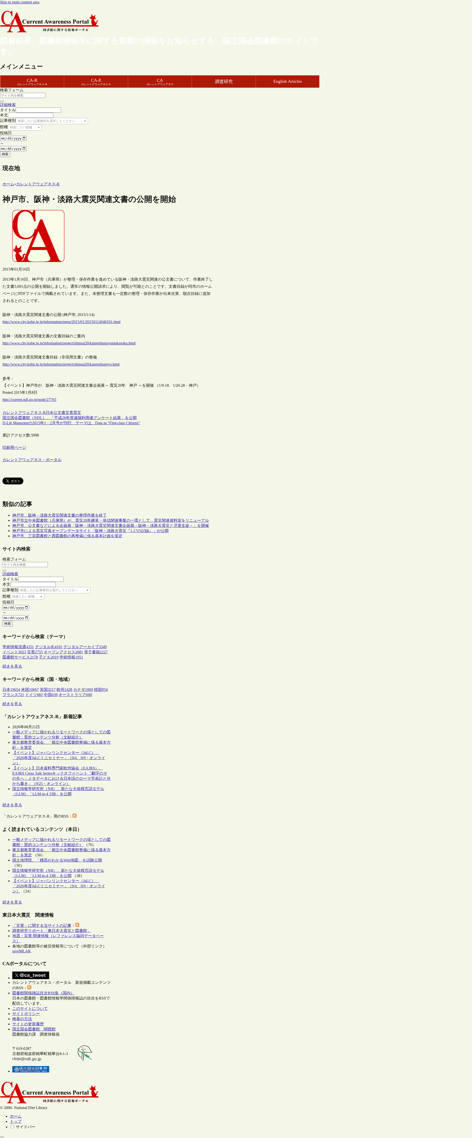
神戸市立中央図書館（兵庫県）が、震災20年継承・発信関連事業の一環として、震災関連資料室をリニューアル (110, 520)
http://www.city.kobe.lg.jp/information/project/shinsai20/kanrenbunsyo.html (60, 364)
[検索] (2, 101)
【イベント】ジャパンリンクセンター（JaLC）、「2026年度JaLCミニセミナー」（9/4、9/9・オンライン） (58, 758)
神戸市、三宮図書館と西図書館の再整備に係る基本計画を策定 (67, 536)
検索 (5, 154)
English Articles (287, 81)
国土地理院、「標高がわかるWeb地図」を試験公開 (57, 860)
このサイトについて (30, 1008)
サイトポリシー (26, 1014)
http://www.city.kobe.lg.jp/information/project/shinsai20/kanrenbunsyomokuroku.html (68, 343)
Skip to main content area (19, 2)
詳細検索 (8, 105)
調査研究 (224, 81)
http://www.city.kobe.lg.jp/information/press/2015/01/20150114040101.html (61, 322)
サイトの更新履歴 (28, 1024)
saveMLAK (21, 951)
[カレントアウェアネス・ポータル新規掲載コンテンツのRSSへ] (29, 988)
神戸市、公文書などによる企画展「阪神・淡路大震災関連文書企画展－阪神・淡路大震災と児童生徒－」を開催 (110, 525)
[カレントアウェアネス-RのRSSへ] (74, 816)
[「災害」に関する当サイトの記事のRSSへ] (77, 925)
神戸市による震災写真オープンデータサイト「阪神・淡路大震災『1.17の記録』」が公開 (90, 531)
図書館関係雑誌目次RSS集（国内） (43, 993)
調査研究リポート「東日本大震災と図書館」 (51, 931)
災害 (69, 413)
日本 (50, 413)
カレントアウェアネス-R (24, 413)
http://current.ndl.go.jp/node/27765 (29, 400)
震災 (77, 413)
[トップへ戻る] (2, 1137)
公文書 (59, 413)
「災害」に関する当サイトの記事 (41, 925)
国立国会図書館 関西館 (34, 1029)
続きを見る (12, 666)
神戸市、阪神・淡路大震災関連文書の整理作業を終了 (59, 515)
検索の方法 (22, 1019)
